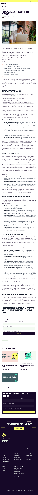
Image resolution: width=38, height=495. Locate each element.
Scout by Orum (4, 455)
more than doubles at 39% (10, 95)
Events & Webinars (29, 453)
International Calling (5, 459)
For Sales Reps (16, 453)
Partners (3, 472)
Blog (27, 448)
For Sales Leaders (17, 457)
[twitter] (3, 340)
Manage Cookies (30, 490)
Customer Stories (29, 455)
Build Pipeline (16, 448)
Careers (3, 470)
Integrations (4, 457)
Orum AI (3, 453)
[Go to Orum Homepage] (3, 3)
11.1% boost (34, 239)
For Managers (16, 455)
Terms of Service (12, 331)
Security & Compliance (6, 461)
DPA (24, 490)
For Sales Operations (17, 459)
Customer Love (28, 457)
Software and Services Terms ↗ (18, 469)
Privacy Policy (19, 331)
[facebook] (5, 340)
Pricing (3, 463)
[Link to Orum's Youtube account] (7, 441)
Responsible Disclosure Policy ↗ (18, 477)
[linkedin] (7, 340)
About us (3, 468)
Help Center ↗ (28, 459)
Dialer (3, 448)
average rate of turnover (16, 94)
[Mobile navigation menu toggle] (35, 4)
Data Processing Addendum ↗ (19, 474)
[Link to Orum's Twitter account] (3, 441)
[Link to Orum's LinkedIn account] (5, 441)
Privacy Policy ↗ (17, 471)
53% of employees (9, 239)
